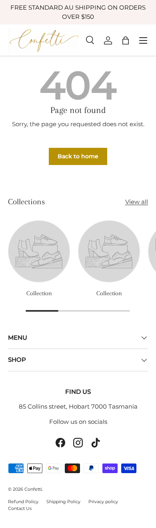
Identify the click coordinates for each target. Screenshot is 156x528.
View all (136, 202)
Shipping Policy (63, 501)
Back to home (78, 156)
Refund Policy (23, 501)
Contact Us (20, 508)
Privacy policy (103, 501)
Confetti (33, 489)
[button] (125, 40)
